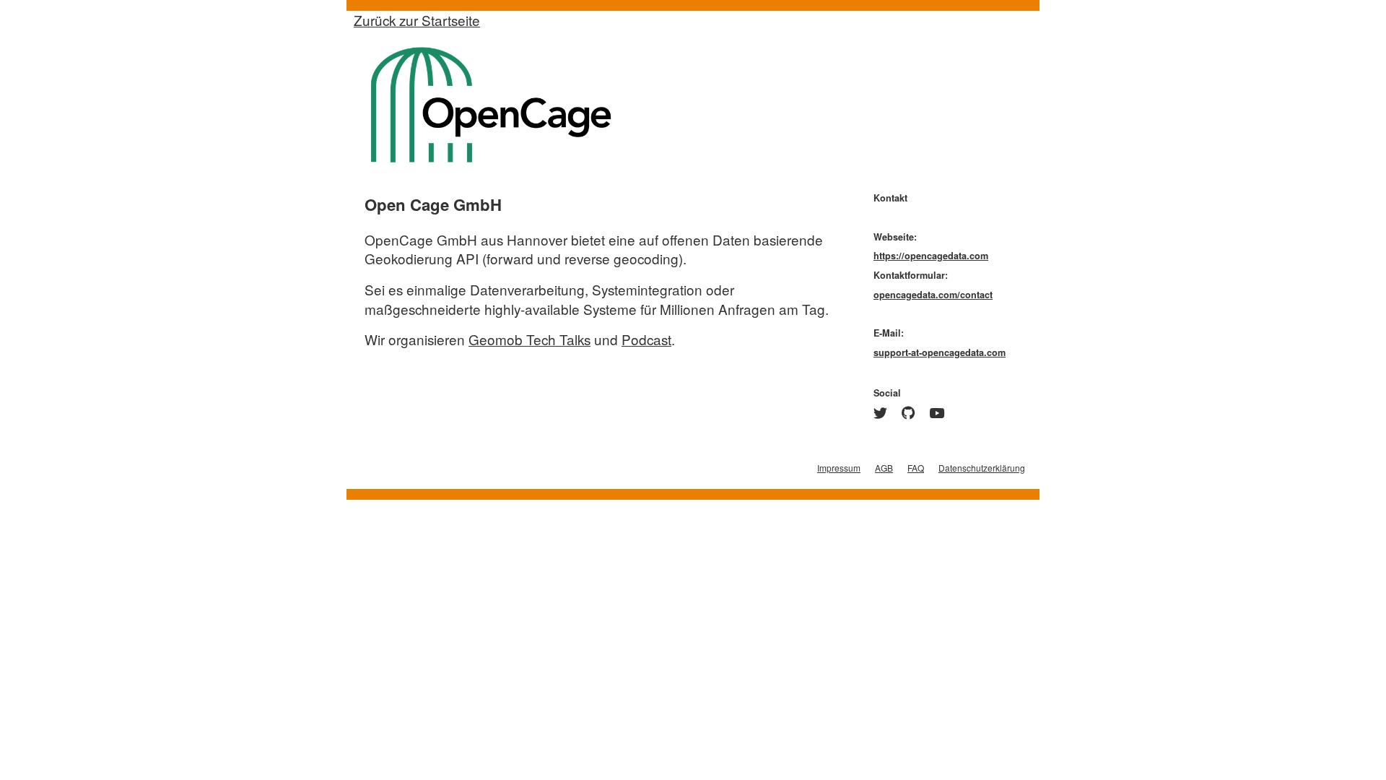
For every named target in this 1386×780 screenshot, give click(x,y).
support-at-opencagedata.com (939, 352)
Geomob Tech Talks (529, 339)
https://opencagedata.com (930, 255)
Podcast (646, 339)
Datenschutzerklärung (981, 468)
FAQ (915, 468)
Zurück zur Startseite (417, 20)
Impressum (838, 468)
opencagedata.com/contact (933, 294)
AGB (884, 468)
